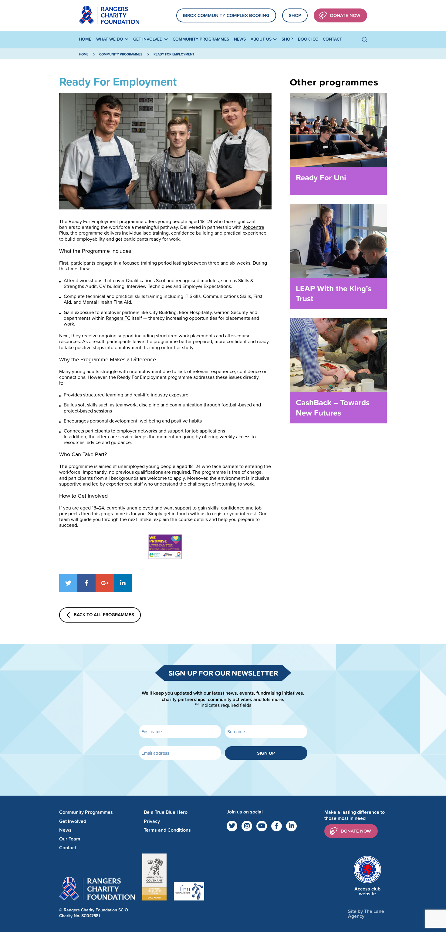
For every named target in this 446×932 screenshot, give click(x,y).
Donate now (356, 831)
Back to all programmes (104, 614)
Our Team (69, 839)
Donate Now (345, 15)
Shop (295, 15)
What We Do (109, 39)
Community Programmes (201, 39)
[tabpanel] (165, 151)
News (240, 39)
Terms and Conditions (167, 830)
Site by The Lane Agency (366, 913)
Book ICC (308, 39)
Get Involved (148, 39)
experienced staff (124, 483)
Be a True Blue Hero (166, 812)
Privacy (152, 821)
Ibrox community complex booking (226, 15)
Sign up (266, 753)
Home (85, 39)
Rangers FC (118, 318)
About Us (261, 39)
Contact (332, 39)
